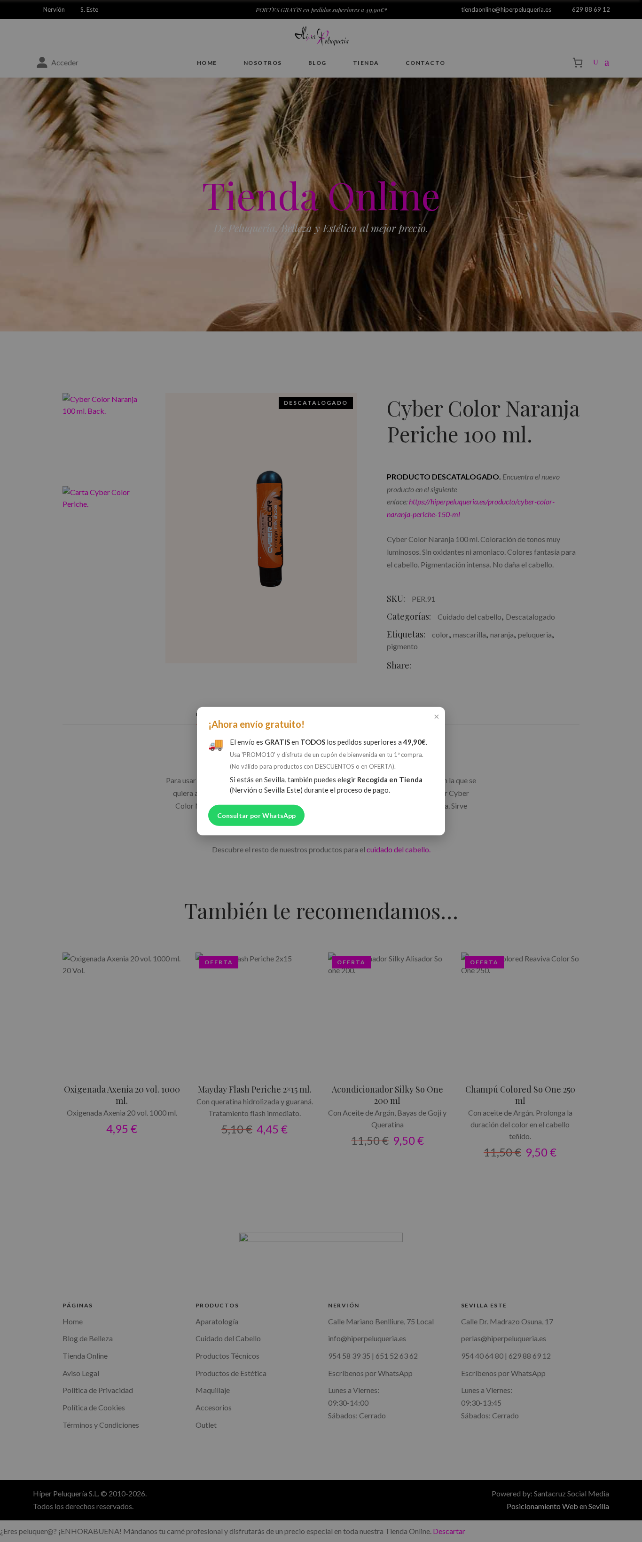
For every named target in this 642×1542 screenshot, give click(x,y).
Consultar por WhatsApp (256, 815)
